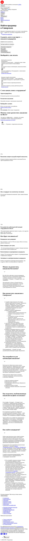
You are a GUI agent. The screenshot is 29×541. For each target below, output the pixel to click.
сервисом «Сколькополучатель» (11, 471)
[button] (2, 17)
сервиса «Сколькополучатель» (10, 446)
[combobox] (7, 43)
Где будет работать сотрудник (7, 44)
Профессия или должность (7, 41)
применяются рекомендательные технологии (12, 527)
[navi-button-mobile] (2, 22)
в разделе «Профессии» (20, 447)
